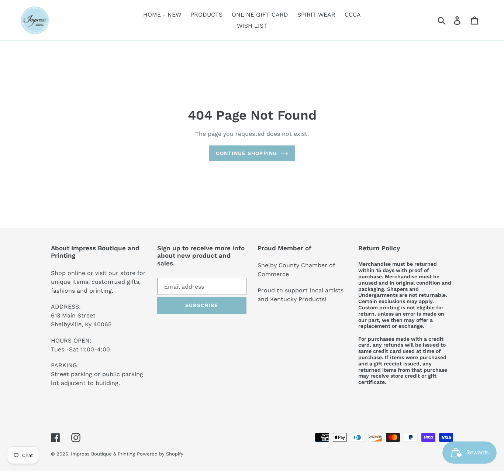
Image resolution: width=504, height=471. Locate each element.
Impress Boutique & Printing (103, 454)
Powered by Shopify (160, 454)
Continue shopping (246, 153)
